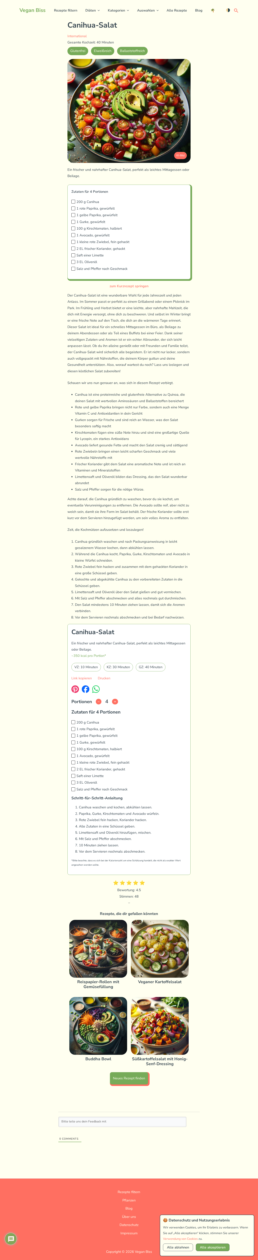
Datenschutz (129, 1225)
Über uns (129, 1216)
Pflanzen (129, 1200)
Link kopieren (81, 678)
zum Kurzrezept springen (129, 286)
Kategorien (116, 10)
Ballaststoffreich (132, 51)
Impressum (129, 1233)
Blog (198, 10)
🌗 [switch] (228, 10)
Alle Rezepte (177, 10)
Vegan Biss (32, 10)
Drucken (104, 678)
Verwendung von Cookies (180, 1239)
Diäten (90, 10)
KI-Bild (180, 155)
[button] (98, 10)
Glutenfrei (77, 51)
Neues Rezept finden (129, 1078)
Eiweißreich (102, 51)
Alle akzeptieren (213, 1247)
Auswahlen (146, 10)
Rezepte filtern (65, 10)
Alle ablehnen (178, 1247)
